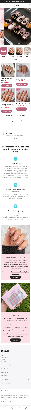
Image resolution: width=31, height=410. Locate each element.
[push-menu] (2, 5)
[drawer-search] (25, 6)
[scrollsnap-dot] (14, 138)
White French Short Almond (6, 79)
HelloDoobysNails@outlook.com (10, 365)
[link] (15, 26)
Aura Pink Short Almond (23, 104)
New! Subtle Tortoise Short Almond (7, 105)
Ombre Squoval (20, 79)
